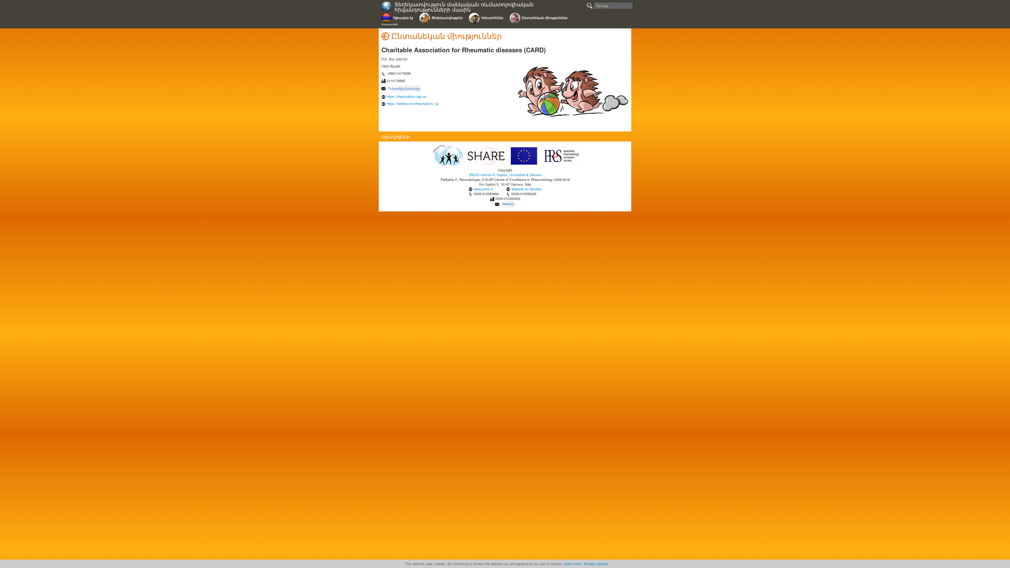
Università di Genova (525, 174)
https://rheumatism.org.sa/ (407, 96)
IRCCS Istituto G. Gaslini (488, 174)
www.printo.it (483, 188)
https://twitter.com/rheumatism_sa (412, 103)
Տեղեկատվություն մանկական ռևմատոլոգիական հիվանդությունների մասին (464, 7)
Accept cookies (596, 563)
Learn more (572, 563)
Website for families (526, 188)
